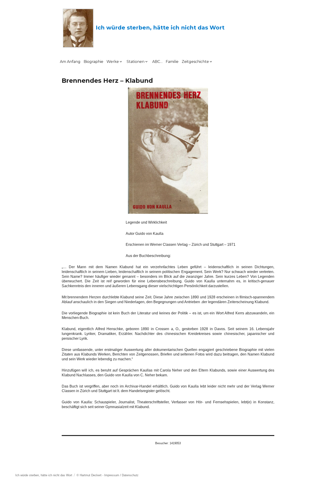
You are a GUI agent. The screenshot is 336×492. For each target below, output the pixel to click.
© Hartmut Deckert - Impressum (98, 475)
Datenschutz (130, 475)
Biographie (93, 61)
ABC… (157, 61)
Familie (172, 61)
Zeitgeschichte (195, 61)
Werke (113, 61)
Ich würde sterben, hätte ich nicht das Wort (160, 27)
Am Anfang (70, 61)
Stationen (135, 61)
